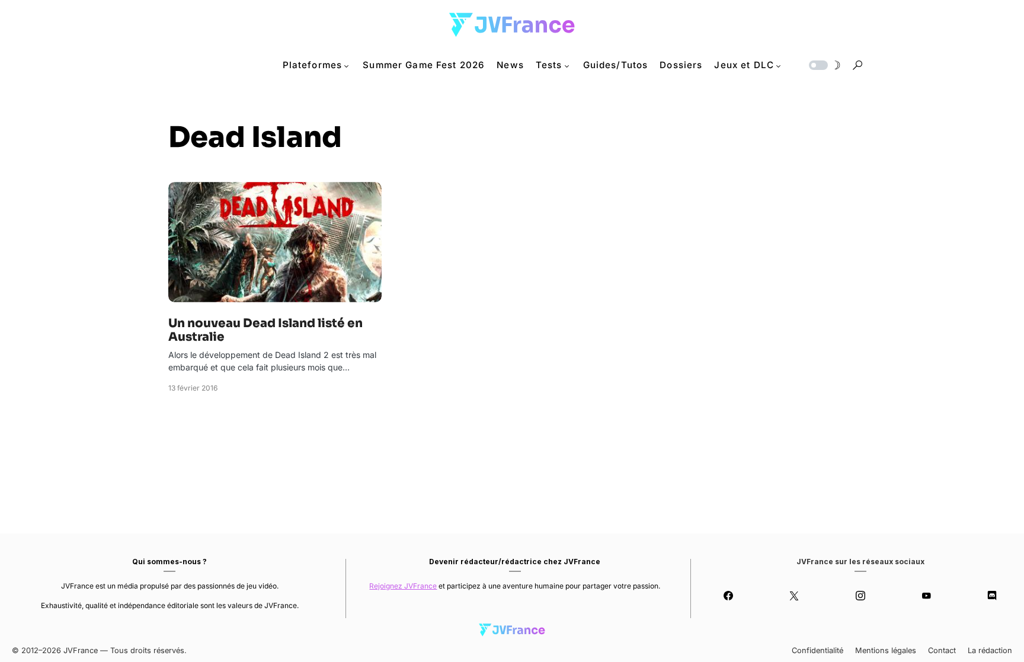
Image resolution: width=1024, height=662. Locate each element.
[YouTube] (926, 595)
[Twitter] (794, 595)
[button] (824, 65)
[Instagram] (860, 595)
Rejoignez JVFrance (403, 585)
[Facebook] (728, 595)
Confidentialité (817, 650)
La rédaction (990, 650)
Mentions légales (885, 650)
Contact (942, 650)
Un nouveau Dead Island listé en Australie (265, 330)
